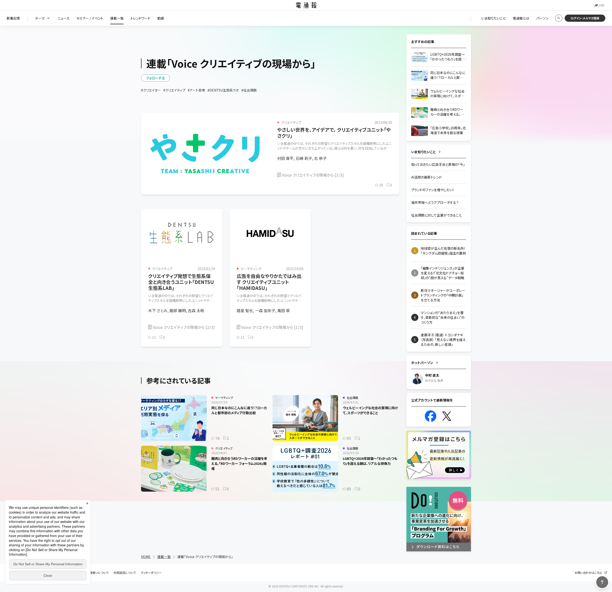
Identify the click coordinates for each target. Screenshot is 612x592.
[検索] (558, 18)
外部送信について (125, 573)
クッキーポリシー (151, 573)
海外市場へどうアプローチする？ (435, 202)
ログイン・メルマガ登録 (585, 18)
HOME (146, 556)
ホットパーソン (422, 362)
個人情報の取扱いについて (92, 573)
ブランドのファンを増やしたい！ (432, 189)
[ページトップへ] (602, 582)
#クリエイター (151, 90)
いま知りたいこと (423, 151)
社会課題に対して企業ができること (436, 215)
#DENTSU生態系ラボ (223, 90)
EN (602, 5)
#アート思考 (196, 90)
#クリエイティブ (174, 90)
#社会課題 (249, 90)
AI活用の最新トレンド (426, 177)
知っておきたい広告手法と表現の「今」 (438, 164)
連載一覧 (164, 556)
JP (596, 5)
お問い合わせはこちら (588, 573)
